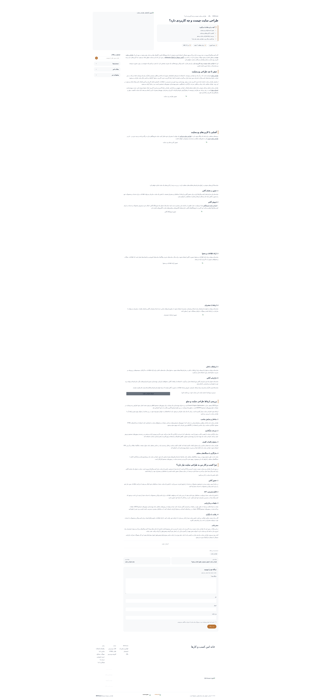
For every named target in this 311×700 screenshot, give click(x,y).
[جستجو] (96, 58)
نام (215, 597)
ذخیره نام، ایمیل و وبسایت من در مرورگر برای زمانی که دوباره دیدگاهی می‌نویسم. (195, 622)
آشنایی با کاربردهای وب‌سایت (207, 33)
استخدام (126, 651)
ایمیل (215, 605)
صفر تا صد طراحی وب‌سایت (207, 30)
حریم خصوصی (101, 657)
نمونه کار (156, 4)
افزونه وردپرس (112, 654)
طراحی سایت (214, 553)
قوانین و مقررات (123, 648)
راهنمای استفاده (100, 648)
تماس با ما (102, 651)
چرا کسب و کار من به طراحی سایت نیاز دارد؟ (203, 39)
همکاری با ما (101, 662)
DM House (99, 695)
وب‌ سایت (214, 614)
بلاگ (209, 16)
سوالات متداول (101, 654)
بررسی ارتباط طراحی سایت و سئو (205, 36)
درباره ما (148, 4)
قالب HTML (112, 651)
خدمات (163, 4)
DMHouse (215, 16)
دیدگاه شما (213, 576)
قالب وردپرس (112, 648)
